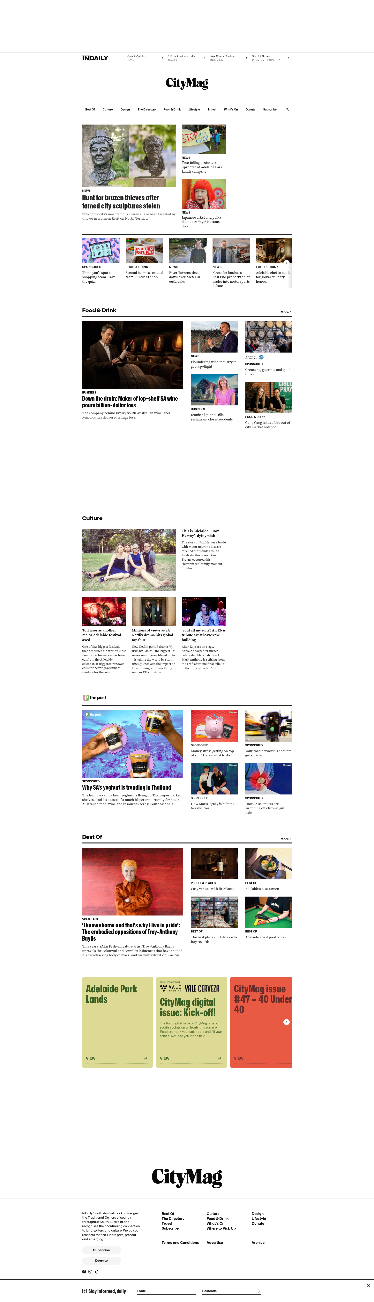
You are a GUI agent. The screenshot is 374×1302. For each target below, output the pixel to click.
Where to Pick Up (221, 1228)
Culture (108, 109)
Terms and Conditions (180, 1243)
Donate (250, 109)
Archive (258, 1243)
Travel (212, 109)
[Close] (368, 1286)
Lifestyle (194, 109)
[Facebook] (84, 1272)
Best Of (90, 109)
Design (125, 109)
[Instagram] (90, 1272)
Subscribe (270, 109)
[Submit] (257, 1291)
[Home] (103, 58)
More (284, 312)
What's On (231, 109)
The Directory (147, 109)
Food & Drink (172, 109)
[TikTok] (97, 1272)
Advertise (215, 1243)
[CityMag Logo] (187, 83)
